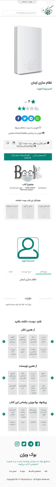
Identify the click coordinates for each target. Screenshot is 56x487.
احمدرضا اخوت (44, 89)
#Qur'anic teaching (20, 155)
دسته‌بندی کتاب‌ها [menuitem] (35, 471)
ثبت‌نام (25, 1)
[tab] (43, 271)
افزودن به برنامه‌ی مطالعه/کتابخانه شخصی (25, 133)
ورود (30, 1)
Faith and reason (26, 189)
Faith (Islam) (30, 187)
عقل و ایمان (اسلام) (16, 187)
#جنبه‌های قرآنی (39, 155)
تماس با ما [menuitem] (12, 471)
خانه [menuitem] (45, 471)
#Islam (27, 158)
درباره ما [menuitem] (22, 471)
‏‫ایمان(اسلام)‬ (42, 187)
